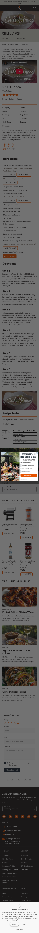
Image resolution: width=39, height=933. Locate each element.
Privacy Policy (16, 920)
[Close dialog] (37, 453)
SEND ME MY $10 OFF (28, 475)
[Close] (36, 904)
